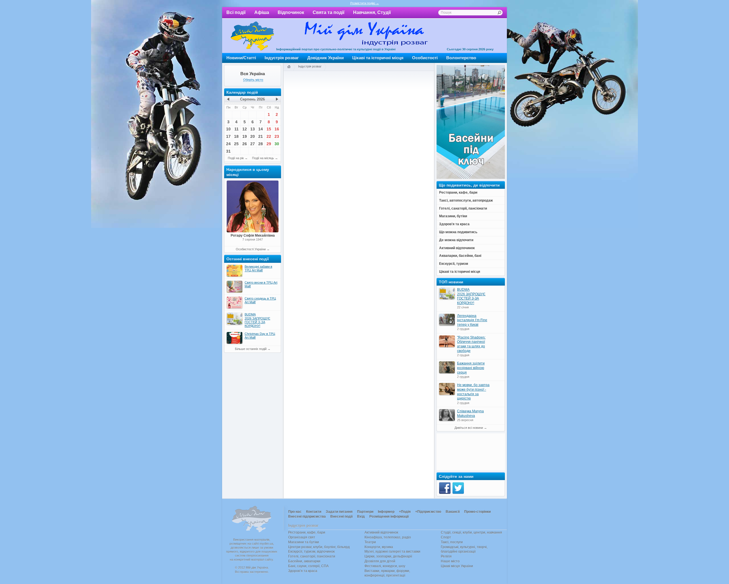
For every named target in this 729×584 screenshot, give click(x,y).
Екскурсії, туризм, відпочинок (311, 552)
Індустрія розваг (282, 57)
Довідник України (325, 57)
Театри (370, 542)
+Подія (405, 512)
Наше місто (450, 561)
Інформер (386, 512)
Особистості (425, 57)
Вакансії (453, 512)
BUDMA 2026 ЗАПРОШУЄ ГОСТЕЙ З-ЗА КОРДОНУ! (471, 296)
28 (260, 144)
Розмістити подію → (364, 3)
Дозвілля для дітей (379, 561)
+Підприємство (428, 512)
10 (228, 129)
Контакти (313, 512)
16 (277, 129)
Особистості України (251, 249)
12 (244, 129)
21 (260, 136)
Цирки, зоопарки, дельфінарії (388, 556)
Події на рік (236, 158)
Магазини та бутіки (303, 542)
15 (269, 129)
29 (269, 144)
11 (236, 129)
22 (269, 136)
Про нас (295, 512)
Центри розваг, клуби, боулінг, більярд (319, 547)
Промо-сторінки (477, 512)
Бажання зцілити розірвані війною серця (471, 367)
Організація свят (301, 537)
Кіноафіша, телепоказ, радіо (387, 537)
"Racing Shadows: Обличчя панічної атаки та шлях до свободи (471, 344)
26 (244, 144)
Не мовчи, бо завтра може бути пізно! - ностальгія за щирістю (473, 391)
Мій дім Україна (252, 35)
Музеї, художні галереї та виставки (392, 552)
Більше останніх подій (251, 349)
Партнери (365, 512)
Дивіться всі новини (468, 427)
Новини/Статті (241, 57)
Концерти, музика (378, 547)
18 (236, 136)
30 (277, 144)
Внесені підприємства (307, 517)
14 (260, 129)
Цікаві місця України (457, 566)
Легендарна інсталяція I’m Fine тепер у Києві (472, 320)
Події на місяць (263, 158)
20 (252, 136)
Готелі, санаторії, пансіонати (311, 556)
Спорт (446, 537)
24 (228, 144)
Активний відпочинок (381, 532)
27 (252, 144)
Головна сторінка (288, 67)
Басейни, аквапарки (304, 561)
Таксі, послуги (452, 542)
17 (228, 136)
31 (228, 151)
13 (252, 129)
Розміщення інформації (389, 517)
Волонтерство (461, 57)
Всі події (236, 12)
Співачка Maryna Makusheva (470, 413)
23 (277, 136)
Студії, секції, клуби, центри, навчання (471, 532)
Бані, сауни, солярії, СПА (308, 566)
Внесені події (341, 517)
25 (236, 144)
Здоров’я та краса (302, 571)
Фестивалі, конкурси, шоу (384, 566)
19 (244, 136)
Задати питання (339, 512)
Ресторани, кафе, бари (306, 532)
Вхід (361, 517)
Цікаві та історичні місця (378, 57)
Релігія (446, 556)
